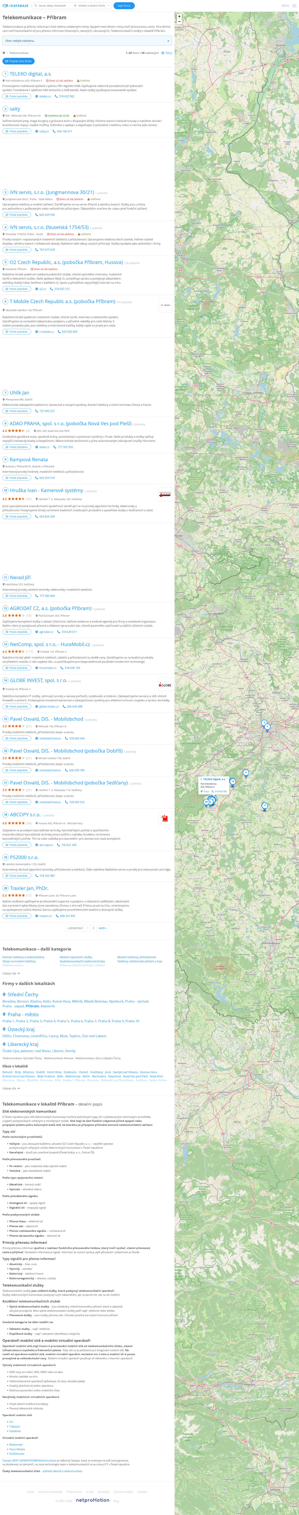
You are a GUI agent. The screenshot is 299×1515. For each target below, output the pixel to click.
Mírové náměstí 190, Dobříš (54, 758)
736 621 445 (69, 845)
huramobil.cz (47, 668)
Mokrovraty (72, 1076)
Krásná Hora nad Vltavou (18, 1076)
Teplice (74, 1036)
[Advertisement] (87, 161)
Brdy (18, 1072)
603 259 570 (47, 478)
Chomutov (21, 1036)
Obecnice (8, 1080)
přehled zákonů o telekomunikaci (62, 1471)
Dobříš (40, 1072)
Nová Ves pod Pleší (135, 1076)
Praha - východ (136, 1001)
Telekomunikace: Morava (58, 1058)
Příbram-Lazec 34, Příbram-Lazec (57, 895)
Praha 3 (36, 1021)
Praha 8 (104, 1021)
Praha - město (23, 1014)
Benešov (8, 1001)
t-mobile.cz (46, 332)
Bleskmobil (16, 1444)
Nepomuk (114, 1076)
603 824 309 (47, 516)
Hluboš (83, 1072)
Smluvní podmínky (50, 1492)
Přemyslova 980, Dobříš (19, 399)
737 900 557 (47, 411)
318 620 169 (72, 668)
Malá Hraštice (46, 1076)
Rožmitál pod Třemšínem (117, 1080)
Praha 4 (49, 1021)
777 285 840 (47, 596)
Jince (108, 1072)
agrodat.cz (46, 632)
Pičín (58, 1080)
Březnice (28, 1072)
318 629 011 (69, 632)
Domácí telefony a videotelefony (23, 957)
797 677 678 (47, 250)
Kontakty (104, 1492)
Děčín (6, 1036)
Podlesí (68, 1080)
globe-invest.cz (49, 706)
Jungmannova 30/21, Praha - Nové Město (29, 199)
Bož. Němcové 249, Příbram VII (23, 115)
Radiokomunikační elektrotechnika (82, 961)
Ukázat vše (9, 973)
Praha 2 (22, 1021)
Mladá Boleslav (95, 1001)
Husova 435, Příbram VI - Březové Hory (61, 823)
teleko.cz (45, 96)
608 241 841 (67, 916)
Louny (53, 1036)
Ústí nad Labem (94, 1036)
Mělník (77, 1001)
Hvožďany (96, 1072)
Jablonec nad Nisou (36, 1051)
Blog (116, 1501)
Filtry (169, 53)
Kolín (47, 1001)
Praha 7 (90, 1021)
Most (63, 1036)
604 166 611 (64, 131)
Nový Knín (156, 1076)
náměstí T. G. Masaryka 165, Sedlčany (60, 499)
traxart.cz (45, 916)
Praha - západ (13, 1006)
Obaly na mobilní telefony (19, 961)
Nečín (86, 1076)
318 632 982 (66, 96)
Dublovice (70, 1072)
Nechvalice (99, 1076)
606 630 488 (74, 706)
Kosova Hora (148, 1072)
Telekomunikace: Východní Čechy (22, 1058)
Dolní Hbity (54, 1072)
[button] (210, 803)
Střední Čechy (23, 994)
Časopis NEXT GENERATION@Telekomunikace (29, 1460)
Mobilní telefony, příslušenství (136, 957)
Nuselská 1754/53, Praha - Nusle (24, 234)
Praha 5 (63, 1021)
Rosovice (93, 1080)
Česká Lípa (10, 1051)
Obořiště (32, 1080)
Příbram (32, 1006)
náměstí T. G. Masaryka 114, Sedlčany (60, 790)
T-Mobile (14, 1426)
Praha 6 (77, 1021)
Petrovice (46, 1080)
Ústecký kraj (21, 1029)
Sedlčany (141, 1080)
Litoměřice (39, 1036)
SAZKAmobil (16, 1453)
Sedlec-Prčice (158, 1080)
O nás (90, 1492)
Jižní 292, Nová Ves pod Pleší (53, 430)
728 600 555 (77, 802)
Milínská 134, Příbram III (52, 726)
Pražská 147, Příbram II (53, 651)
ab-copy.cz (46, 845)
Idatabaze (19, 6)
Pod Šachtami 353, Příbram (54, 615)
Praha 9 (118, 1021)
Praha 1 (8, 1021)
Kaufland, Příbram (16, 269)
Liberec (58, 1051)
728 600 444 (77, 738)
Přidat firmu (74, 1492)
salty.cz (44, 131)
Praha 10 (132, 1021)
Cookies (142, 1492)
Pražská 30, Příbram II (18, 689)
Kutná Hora (61, 1001)
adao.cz (44, 447)
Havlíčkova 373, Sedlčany (20, 584)
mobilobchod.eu (50, 738)
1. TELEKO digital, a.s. (213, 779)
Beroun (23, 1001)
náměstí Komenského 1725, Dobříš (26, 864)
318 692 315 (62, 289)
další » (103, 928)
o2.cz (42, 289)
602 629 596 (47, 215)
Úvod (30, 1492)
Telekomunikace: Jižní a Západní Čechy (98, 1058)
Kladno (35, 1001)
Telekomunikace (12, 965)
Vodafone (15, 1431)
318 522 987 (47, 876)
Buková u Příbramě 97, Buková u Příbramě (30, 466)
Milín (60, 1076)
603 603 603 (69, 332)
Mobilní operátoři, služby (76, 957)
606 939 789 (77, 770)
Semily (70, 1051)
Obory (21, 1080)
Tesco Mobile (17, 1449)
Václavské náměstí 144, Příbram (24, 310)
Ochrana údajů (123, 1492)
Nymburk (116, 1001)
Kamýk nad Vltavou (125, 1072)
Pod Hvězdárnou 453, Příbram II (24, 80)
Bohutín (7, 1072)
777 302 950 (65, 447)
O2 (11, 1422)
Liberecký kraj (23, 1044)
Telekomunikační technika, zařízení (82, 965)
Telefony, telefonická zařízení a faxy (139, 961)
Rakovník (48, 1006)
